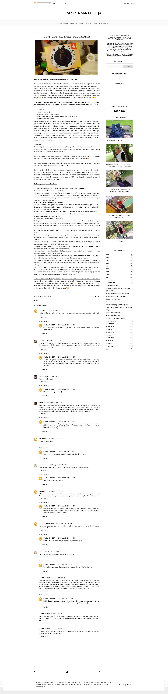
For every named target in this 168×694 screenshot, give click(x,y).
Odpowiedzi (45, 321)
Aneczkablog (44, 465)
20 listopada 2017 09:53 (63, 523)
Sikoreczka (43, 376)
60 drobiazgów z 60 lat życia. (119, 140)
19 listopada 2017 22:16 (53, 402)
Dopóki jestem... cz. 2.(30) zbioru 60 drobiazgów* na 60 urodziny (119, 165)
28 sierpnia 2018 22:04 (56, 614)
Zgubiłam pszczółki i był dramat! (116, 296)
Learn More (121, 684)
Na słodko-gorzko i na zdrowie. (115, 318)
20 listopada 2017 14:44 (66, 538)
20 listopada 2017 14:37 (66, 421)
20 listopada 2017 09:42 (55, 491)
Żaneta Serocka (45, 551)
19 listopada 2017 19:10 (59, 310)
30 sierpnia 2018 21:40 (56, 629)
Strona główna (62, 23)
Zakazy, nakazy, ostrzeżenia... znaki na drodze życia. (120, 191)
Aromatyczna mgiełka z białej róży (117, 305)
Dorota (42, 402)
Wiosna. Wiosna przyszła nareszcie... (119, 216)
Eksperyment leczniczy (113, 299)
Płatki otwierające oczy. (113, 315)
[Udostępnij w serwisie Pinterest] (98, 297)
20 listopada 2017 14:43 (66, 506)
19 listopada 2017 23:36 (55, 438)
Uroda (81, 23)
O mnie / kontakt (105, 23)
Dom (95, 23)
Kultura (89, 23)
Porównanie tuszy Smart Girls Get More (118, 293)
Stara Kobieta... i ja (84, 13)
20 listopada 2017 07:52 (58, 465)
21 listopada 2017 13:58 (61, 551)
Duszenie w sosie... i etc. (113, 302)
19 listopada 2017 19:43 (53, 340)
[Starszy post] (99, 672)
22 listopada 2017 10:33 (56, 578)
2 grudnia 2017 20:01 (65, 564)
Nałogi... (119, 241)
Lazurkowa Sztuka (46, 523)
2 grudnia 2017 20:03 (65, 598)
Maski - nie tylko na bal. (113, 312)
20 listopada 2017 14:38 (66, 477)
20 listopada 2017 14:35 (66, 357)
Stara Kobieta (49, 325)
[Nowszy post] (34, 672)
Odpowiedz (43, 317)
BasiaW (41, 340)
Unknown (42, 438)
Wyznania (73, 23)
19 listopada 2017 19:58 (57, 376)
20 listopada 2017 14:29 (66, 325)
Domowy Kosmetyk (112, 285)
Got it (129, 684)
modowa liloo (44, 310)
